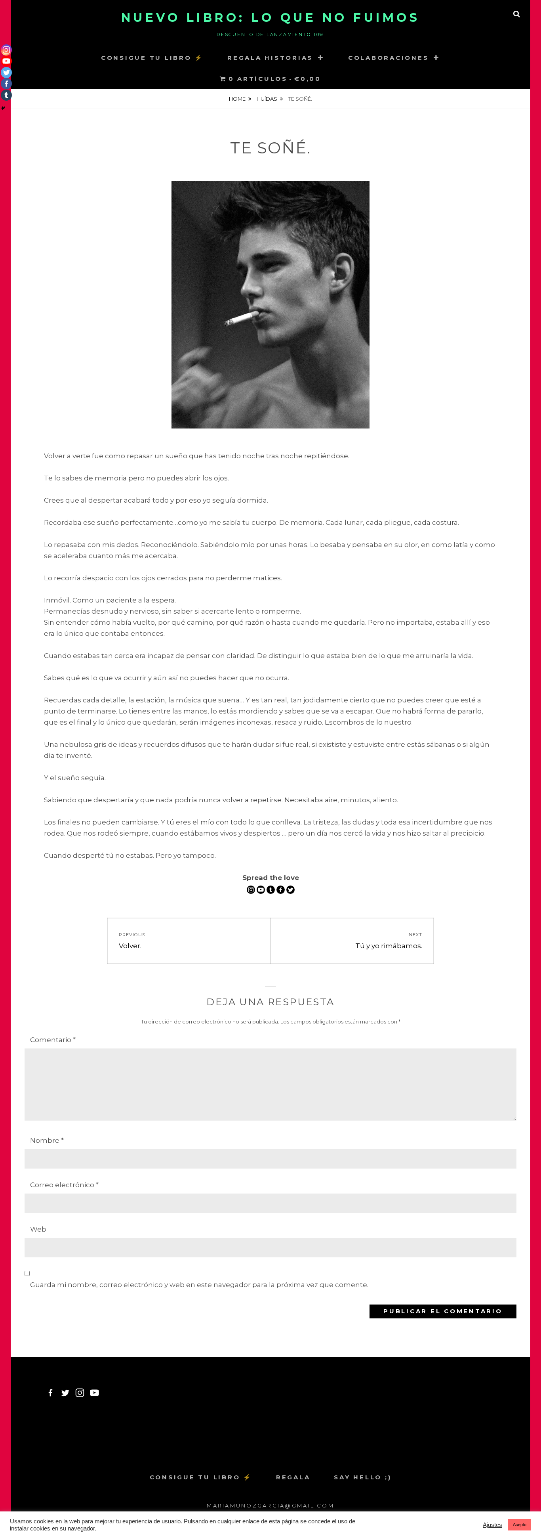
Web (38, 1229)
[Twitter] (290, 890)
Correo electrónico (64, 1185)
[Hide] (3, 108)
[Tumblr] (271, 890)
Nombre (47, 1140)
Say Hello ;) (362, 1477)
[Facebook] (280, 890)
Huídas (267, 99)
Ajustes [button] (492, 1525)
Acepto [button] (519, 1524)
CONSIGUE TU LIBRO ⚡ (152, 57)
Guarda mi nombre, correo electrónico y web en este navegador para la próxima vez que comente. (199, 1285)
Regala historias (270, 57)
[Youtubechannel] (94, 1392)
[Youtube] (261, 890)
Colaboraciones (388, 57)
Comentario (53, 1040)
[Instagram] (251, 890)
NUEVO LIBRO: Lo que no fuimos (270, 17)
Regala (293, 1477)
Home (237, 99)
